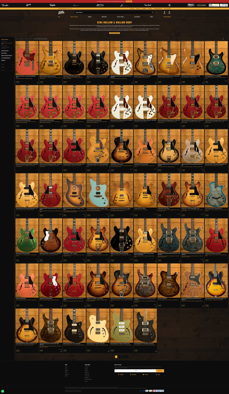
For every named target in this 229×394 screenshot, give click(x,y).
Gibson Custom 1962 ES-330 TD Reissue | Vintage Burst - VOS (26, 344)
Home (17, 38)
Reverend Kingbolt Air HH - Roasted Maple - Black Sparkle (145, 344)
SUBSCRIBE (160, 370)
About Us (86, 368)
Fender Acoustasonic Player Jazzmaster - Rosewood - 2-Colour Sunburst (74, 210)
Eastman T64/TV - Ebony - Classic (168, 209)
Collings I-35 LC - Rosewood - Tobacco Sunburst (97, 299)
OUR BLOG (150, 8)
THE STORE (132, 8)
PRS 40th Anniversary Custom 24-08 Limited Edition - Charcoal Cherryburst (145, 300)
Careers (86, 381)
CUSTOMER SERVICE (158, 8)
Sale (59, 16)
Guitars (89, 16)
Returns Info (87, 375)
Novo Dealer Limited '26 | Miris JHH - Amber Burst (142, 77)
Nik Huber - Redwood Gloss (168, 299)
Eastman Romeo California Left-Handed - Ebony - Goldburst (121, 209)
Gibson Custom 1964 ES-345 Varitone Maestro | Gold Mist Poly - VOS (192, 165)
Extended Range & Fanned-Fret (5, 48)
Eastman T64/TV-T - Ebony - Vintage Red (73, 254)
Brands (66, 375)
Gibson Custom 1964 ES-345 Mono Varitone (26, 121)
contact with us (132, 30)
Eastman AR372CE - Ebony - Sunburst (121, 165)
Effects (66, 372)
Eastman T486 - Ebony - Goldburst (140, 209)
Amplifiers (104, 16)
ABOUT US (138, 8)
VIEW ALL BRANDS (202, 5)
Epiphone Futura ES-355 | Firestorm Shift (144, 165)
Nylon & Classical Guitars (6, 55)
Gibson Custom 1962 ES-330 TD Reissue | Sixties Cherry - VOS (73, 165)
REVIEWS (144, 8)
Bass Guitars (4, 53)
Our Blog (86, 370)
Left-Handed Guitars (5, 58)
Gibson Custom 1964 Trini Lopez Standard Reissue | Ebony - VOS (97, 77)
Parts (151, 16)
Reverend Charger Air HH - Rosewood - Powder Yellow (97, 344)
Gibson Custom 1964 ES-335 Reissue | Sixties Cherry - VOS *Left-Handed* (51, 210)
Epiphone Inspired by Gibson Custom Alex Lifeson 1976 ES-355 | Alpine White (121, 77)
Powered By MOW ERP (77, 391)
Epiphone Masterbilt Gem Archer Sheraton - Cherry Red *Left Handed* (73, 299)
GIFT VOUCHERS (167, 8)
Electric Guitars (4, 39)
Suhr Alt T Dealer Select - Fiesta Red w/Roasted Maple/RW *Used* (25, 77)
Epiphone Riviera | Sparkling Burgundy (49, 299)
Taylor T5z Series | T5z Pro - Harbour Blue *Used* (216, 209)
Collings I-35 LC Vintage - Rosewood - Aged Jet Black (121, 254)
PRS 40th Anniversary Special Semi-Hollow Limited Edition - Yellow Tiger (50, 345)
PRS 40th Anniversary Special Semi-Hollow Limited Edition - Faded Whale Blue (169, 255)
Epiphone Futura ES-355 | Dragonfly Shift (26, 254)
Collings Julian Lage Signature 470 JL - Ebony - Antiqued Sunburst (122, 299)
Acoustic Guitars (5, 50)
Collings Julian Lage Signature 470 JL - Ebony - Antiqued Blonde (97, 165)
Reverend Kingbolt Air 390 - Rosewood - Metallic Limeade (121, 344)
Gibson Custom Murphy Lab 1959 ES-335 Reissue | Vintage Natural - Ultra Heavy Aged (144, 255)
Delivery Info (87, 374)
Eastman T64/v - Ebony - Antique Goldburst (97, 254)
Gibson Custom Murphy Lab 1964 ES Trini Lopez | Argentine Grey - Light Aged (169, 165)
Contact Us (87, 372)
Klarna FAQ (86, 377)
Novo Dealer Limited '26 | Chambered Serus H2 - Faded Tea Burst (169, 77)
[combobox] (224, 39)
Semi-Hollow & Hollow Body (6, 43)
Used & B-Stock (74, 16)
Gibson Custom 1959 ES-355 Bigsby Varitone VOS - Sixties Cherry (169, 121)
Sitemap (79, 390)
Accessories (137, 16)
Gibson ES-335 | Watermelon (26, 299)
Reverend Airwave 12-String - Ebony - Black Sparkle (73, 344)
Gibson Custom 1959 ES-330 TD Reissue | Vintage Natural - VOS (215, 165)
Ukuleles (3, 60)
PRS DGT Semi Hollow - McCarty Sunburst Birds (50, 77)
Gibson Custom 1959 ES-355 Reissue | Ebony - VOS (72, 77)
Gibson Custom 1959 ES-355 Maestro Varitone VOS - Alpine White (121, 121)
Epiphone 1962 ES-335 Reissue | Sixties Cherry (216, 254)
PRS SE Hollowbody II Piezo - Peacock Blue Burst (215, 77)
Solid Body (4, 41)
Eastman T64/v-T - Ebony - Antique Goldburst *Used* (192, 209)
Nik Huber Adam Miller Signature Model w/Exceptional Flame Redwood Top (192, 299)
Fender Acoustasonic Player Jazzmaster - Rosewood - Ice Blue (98, 209)
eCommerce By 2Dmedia (69, 391)
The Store (86, 367)
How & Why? (128, 1)
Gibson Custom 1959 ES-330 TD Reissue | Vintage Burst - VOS (215, 299)
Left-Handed (4, 45)
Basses (66, 368)
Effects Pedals (120, 16)
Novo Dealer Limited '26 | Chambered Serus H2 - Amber (191, 77)
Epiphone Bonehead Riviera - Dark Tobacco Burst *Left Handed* (50, 254)
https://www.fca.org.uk (142, 388)
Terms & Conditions (88, 379)
